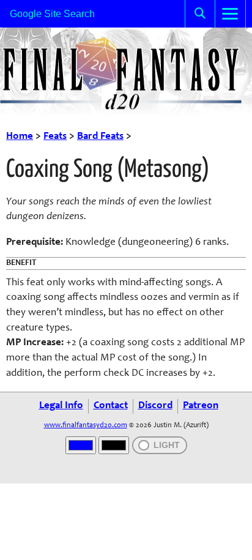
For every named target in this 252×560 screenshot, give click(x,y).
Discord (155, 406)
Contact (111, 406)
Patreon (200, 406)
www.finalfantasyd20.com (85, 425)
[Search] (200, 14)
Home (19, 137)
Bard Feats (100, 137)
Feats (55, 137)
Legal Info (61, 406)
